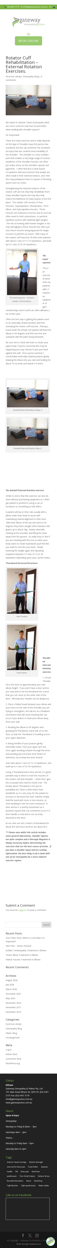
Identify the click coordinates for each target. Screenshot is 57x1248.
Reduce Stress (44, 1176)
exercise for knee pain (16, 1167)
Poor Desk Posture (27, 1176)
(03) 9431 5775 (22, 1095)
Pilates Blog (11, 1033)
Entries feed (11, 1054)
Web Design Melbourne (28, 1244)
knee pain (25, 1171)
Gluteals (44, 1167)
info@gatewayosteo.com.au (36, 6)
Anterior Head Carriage (16, 1162)
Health (9, 1171)
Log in (9, 1049)
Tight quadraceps (28, 1185)
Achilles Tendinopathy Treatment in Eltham (26, 950)
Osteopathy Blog (31, 76)
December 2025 (13, 993)
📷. (55, 6)
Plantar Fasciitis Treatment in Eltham (23, 959)
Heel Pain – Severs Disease (18, 945)
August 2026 (12, 980)
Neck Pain (36, 1171)
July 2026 (10, 984)
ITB (16, 1171)
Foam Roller (33, 1167)
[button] (50, 1241)
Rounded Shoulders (15, 1181)
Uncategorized (12, 1037)
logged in (22, 910)
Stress (28, 1181)
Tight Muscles (12, 1185)
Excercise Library (13, 76)
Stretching (38, 1181)
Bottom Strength (36, 1162)
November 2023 (13, 1002)
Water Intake (43, 1185)
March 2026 (11, 989)
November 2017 (13, 1007)
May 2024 (10, 998)
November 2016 (13, 1011)
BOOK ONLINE (28, 41)
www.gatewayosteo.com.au (19, 1102)
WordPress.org (13, 1063)
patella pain (12, 1176)
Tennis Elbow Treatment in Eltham (22, 955)
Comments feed (13, 1058)
